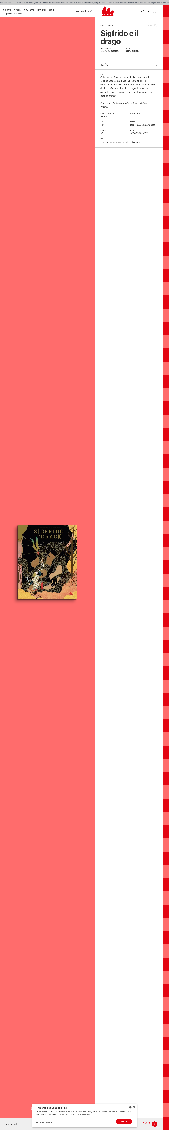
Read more (86, 1114)
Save (152, 25)
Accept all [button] (124, 1121)
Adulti (51, 9)
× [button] (134, 1107)
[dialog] (84, 1115)
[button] (44, 1122)
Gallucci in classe (14, 13)
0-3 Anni (7, 9)
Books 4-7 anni (106, 25)
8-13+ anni (29, 9)
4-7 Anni (17, 9)
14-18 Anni (41, 9)
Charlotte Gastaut (109, 51)
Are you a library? (84, 11)
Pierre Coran (132, 51)
